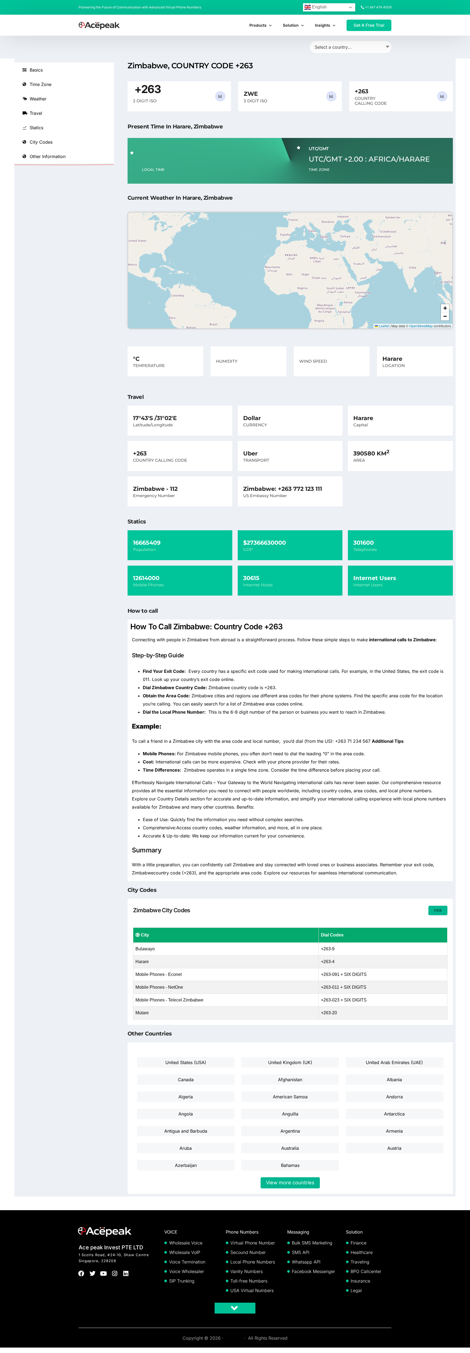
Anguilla (290, 1114)
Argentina (290, 1131)
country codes (207, 827)
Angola (185, 1114)
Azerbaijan (186, 1165)
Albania (394, 1079)
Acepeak (234, 1338)
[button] (445, 308)
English (319, 7)
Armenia (394, 1131)
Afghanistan (290, 1079)
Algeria (185, 1096)
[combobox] (350, 47)
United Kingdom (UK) (290, 1062)
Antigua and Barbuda (185, 1131)
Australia (290, 1148)
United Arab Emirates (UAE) (394, 1062)
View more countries (290, 1182)
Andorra (394, 1096)
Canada (186, 1079)
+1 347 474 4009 (378, 7)
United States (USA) (185, 1062)
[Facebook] (81, 1273)
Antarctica (394, 1114)
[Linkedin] (126, 1273)
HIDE (438, 910)
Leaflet (383, 325)
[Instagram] (114, 1273)
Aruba (186, 1148)
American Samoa (290, 1096)
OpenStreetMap (421, 325)
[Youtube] (104, 1273)
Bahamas (290, 1165)
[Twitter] (92, 1273)
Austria (394, 1148)
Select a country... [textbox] (333, 47)
